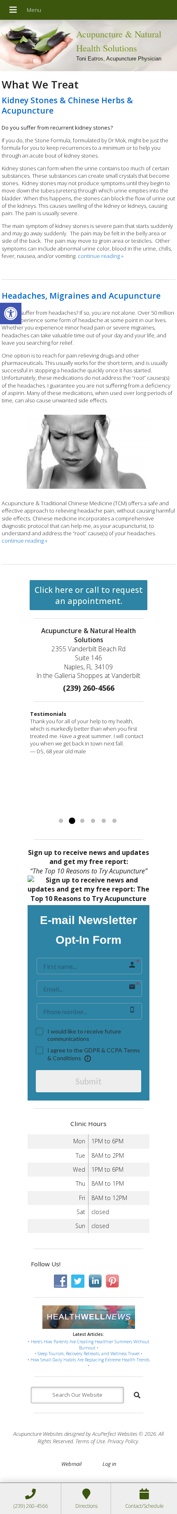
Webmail (71, 1464)
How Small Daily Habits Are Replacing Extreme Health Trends (89, 1360)
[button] (10, 313)
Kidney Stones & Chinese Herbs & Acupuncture (67, 105)
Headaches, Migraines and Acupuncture (81, 295)
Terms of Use (90, 1441)
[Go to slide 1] (61, 821)
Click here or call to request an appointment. (89, 595)
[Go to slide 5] (104, 821)
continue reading (100, 256)
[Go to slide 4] (93, 821)
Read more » (113, 811)
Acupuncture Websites (38, 1433)
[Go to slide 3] (82, 821)
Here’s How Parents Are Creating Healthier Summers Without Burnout (90, 1345)
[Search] (137, 1395)
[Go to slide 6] (114, 821)
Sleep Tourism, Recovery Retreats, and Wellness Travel (88, 1353)
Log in (109, 1464)
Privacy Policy (122, 1441)
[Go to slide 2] (72, 821)
